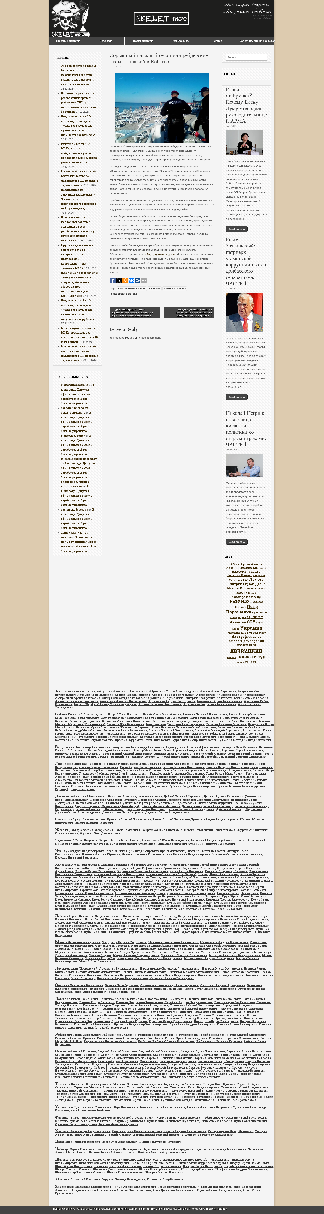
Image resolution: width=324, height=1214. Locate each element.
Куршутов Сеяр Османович (181, 909)
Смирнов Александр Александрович (194, 1064)
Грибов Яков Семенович (113, 783)
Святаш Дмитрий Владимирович (226, 1055)
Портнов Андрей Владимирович (142, 1018)
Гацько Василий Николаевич (184, 767)
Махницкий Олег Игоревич (95, 949)
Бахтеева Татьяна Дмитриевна (77, 721)
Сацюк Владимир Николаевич (77, 1055)
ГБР (245, 579)
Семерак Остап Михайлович (76, 1061)
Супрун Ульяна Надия (210, 1073)
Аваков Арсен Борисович (218, 691)
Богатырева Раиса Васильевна (125, 730)
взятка (257, 637)
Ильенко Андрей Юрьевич (101, 854)
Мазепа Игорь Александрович (77, 942)
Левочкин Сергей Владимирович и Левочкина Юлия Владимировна (218, 919)
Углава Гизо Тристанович (74, 1107)
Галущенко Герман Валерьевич (96, 767)
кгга (252, 644)
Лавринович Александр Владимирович (171, 916)
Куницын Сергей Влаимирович (209, 905)
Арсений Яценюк (239, 568)
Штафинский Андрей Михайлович (241, 1169)
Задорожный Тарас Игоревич (76, 840)
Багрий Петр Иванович (125, 714)
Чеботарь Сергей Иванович (75, 1149)
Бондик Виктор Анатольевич (117, 737)
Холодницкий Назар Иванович (230, 1131)
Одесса (240, 607)
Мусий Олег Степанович (97, 961)
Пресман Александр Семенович (190, 1018)
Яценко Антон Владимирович (219, 1190)
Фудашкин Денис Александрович (207, 1121)
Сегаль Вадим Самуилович (95, 1058)
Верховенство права (132, 288)
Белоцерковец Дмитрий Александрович (175, 724)
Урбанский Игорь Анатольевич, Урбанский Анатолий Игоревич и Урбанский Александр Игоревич (160, 1108)
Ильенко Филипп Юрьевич (141, 854)
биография (242, 636)
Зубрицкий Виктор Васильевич (211, 844)
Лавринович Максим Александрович (229, 916)
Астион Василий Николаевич (160, 704)
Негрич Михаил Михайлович (98, 972)
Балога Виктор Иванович (247, 714)
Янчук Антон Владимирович (134, 1187)
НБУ (245, 601)
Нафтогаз (256, 601)
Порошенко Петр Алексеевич (95, 1018)
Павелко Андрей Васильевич (76, 999)
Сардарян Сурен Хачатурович (203, 1051)
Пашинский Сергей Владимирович (195, 1005)
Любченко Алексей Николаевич (228, 932)
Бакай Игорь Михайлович (162, 714)
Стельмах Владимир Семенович (79, 1073)
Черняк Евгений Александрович (112, 1152)
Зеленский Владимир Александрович (218, 840)
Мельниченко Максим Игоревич (175, 952)
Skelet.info (148, 1208)
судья (240, 662)
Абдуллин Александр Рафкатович (122, 691)
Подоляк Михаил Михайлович (208, 1015)
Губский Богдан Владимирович (192, 786)
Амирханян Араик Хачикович (77, 698)
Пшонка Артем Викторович (237, 1024)
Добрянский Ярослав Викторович (206, 806)
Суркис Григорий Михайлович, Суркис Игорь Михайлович (115, 1077)
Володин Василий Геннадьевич (121, 756)
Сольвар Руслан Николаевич (209, 1067)
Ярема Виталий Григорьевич (179, 1187)
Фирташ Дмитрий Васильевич (243, 1117)
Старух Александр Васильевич (245, 1070)
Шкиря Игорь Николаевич (162, 1166)
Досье (260, 584)
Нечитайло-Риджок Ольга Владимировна (165, 975)
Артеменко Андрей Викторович (171, 701)
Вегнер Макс (143, 750)
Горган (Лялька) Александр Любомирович (153, 780)
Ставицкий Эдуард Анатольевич (148, 1070)
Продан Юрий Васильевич (93, 1024)
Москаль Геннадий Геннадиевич (158, 958)
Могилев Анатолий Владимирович (235, 955)
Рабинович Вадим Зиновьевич (78, 1034)
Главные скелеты (68, 41)
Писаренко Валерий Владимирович (219, 1012)
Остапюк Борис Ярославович (215, 989)
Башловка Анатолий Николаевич (126, 721)
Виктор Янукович (246, 571)
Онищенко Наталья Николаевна (129, 989)
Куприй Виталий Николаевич (96, 909)
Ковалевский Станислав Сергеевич (243, 877)
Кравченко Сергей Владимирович (190, 893)
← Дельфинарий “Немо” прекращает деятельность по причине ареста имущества (132, 312)
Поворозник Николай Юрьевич (161, 1015)
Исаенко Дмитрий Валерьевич (77, 857)
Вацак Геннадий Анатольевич (110, 750)
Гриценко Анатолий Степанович (95, 786)
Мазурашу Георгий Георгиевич (124, 942)
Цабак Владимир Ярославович (77, 1142)
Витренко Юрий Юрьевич (208, 753)
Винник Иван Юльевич (171, 753)
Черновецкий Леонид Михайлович (220, 1149)
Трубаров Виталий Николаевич (172, 1097)
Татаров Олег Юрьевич (219, 1084)
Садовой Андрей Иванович (117, 1051)
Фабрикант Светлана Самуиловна (80, 1117)
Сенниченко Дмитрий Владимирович (168, 1061)
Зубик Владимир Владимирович (162, 844)
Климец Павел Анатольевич (218, 874)
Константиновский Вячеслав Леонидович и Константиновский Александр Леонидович (120, 887)
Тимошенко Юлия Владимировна (194, 1087)
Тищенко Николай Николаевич (77, 1090)
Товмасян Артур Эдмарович (148, 1090)
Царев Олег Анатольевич (120, 1142)
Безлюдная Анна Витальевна (236, 721)
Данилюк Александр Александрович (135, 796)
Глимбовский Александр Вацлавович (177, 773)
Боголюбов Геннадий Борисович (218, 730)
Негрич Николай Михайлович (143, 972)
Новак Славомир (83, 978)
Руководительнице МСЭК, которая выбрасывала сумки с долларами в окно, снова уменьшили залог (79, 153)
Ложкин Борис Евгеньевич (250, 926)
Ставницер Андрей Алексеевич (197, 1070)
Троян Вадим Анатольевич (128, 1097)
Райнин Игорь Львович (119, 1034)
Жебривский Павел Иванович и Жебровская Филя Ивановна (138, 830)
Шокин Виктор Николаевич (159, 1169)
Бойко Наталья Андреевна (189, 733)
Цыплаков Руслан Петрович (160, 1142)
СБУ (251, 622)
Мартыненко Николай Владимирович (159, 945)
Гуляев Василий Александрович (241, 786)
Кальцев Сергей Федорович (166, 864)
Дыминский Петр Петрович (123, 812)
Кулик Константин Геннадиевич (121, 905)
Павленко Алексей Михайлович (123, 999)
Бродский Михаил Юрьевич (238, 737)
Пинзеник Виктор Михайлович (123, 1012)
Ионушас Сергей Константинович (237, 854)
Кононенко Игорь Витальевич (235, 884)
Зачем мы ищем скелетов (257, 41)
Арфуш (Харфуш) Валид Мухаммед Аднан (105, 704)
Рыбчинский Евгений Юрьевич (219, 1041)
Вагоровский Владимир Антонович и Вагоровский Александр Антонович (109, 747)
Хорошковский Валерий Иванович (158, 1134)
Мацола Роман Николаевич (137, 949)
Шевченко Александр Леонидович (104, 1163)
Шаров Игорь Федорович (73, 1159)
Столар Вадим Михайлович (171, 1073)
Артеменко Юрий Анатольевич (219, 701)
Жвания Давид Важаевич (74, 830)
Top (315, 1205)
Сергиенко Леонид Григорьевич (221, 1061)
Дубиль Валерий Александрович (190, 809)
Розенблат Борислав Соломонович (234, 1038)
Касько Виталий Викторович (95, 868)
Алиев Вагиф (205, 695)
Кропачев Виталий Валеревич (198, 896)
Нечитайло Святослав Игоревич (110, 975)
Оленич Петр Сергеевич (122, 985)
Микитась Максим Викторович (184, 955)
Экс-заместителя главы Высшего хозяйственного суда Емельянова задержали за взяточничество (78, 75)
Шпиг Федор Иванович (197, 1169)
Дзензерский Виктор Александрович (205, 803)
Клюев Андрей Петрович (97, 877)
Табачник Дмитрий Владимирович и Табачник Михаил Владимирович (108, 1084)
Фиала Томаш (166, 1117)
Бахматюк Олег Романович (242, 718)
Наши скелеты (143, 41)
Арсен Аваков (251, 564)
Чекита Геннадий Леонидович (118, 1149)
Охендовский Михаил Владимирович (111, 992)
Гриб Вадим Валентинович (75, 783)
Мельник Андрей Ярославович (127, 952)
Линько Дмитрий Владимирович (179, 922)
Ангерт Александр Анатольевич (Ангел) (131, 698)
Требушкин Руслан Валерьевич (189, 1094)
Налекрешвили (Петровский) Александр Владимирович (97, 968)
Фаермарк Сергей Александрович (131, 1117)
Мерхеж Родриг (100, 955)
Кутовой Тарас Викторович (223, 909)
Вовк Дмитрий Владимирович (250, 753)
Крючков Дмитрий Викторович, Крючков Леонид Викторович (203, 899)
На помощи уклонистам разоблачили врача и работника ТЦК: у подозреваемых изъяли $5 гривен (79, 102)
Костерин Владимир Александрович (212, 890)
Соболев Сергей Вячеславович (166, 1067)
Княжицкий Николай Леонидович (142, 877)
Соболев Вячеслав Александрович (118, 1067)
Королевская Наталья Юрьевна (101, 890)
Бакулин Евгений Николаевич (205, 714)
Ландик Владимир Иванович (145, 919)
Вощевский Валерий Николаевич (243, 756)
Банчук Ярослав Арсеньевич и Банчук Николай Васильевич (144, 718)
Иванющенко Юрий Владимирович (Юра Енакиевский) (146, 851)
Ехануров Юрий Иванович (94, 823)
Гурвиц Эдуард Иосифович (75, 789)
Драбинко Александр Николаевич (98, 809)
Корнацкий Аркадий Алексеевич (211, 887)
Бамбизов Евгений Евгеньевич (77, 718)
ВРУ (263, 568)
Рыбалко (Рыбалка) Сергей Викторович (166, 1041)
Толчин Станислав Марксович (248, 1090)
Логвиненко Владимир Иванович (205, 926)
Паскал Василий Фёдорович (147, 1005)
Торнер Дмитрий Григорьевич (119, 1094)
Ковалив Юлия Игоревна (73, 880)
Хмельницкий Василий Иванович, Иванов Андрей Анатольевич (159, 1131)
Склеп (218, 41)
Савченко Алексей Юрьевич (75, 1051)
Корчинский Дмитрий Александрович (154, 890)
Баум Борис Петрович (205, 718)
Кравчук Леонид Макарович (238, 893)
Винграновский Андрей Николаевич (126, 753)
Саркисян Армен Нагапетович (248, 1051)
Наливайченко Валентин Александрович (170, 968)
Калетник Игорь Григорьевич (77, 864)
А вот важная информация (75, 691)
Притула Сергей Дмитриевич (170, 1021)
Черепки (106, 41)
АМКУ (235, 564)
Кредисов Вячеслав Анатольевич (110, 896)
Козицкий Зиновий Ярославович (219, 880)
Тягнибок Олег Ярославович (236, 1100)
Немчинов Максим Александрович (193, 972)
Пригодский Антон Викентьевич (239, 1018)
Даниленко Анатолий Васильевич (80, 796)
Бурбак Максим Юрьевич (108, 740)
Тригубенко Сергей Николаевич (237, 1094)
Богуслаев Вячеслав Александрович (100, 733)
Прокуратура (238, 617)
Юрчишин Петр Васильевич (167, 1179)
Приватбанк (259, 612)
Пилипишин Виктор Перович (77, 1012)
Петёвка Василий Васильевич (99, 1008)
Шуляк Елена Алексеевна (125, 1172)
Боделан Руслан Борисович (148, 733)
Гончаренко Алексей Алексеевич (97, 780)
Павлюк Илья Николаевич (167, 999)
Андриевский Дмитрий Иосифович (188, 698)
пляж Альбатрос (175, 288)
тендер (250, 662)
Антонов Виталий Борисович (76, 701)
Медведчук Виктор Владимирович (184, 949)
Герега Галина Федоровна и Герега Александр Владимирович (207, 770)
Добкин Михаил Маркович (160, 806)
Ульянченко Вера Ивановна (115, 1107)
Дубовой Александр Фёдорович (239, 809)
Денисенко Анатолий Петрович (113, 800)
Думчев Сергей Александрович (78, 812)
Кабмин (241, 593)
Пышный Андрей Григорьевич (105, 1027)
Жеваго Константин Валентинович (210, 830)
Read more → (236, 229)
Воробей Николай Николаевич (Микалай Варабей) (181, 756)
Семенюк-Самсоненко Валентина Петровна (239, 1058)
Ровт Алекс (155, 1038)
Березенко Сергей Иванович (196, 727)
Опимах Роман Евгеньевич (173, 989)
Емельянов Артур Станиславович (80, 819)
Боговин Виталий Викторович (170, 730)
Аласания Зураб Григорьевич (173, 695)
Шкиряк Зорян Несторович (202, 1166)
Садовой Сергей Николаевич (158, 1051)
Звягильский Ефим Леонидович (165, 840)
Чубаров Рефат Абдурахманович (162, 1152)
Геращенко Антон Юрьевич (142, 770)
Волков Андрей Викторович (75, 756)
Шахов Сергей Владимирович (114, 1159)
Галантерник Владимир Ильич (218, 764)
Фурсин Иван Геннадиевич (118, 1124)
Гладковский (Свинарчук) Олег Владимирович (113, 773)
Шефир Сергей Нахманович (250, 1163)
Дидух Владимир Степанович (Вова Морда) (107, 806)
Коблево (154, 288)
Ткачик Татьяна (114, 1090)
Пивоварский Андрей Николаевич (191, 1008)
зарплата (242, 644)
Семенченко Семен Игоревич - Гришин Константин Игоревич (161, 1058)
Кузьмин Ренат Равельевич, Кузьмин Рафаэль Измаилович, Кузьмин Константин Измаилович (195, 902)
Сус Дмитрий (170, 1077)
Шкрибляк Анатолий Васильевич (248, 1166)
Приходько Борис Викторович (216, 1021)
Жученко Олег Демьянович (100, 833)
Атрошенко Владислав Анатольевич (209, 704)
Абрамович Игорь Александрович (174, 691)
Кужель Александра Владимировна (97, 902)
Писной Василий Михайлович (114, 1015)
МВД (257, 597)
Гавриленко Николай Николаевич (80, 764)
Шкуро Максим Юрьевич (73, 1169)
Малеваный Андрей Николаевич (224, 942)
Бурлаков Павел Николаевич (150, 740)
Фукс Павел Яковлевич (250, 1121)
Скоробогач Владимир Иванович (99, 1064)
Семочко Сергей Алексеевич (118, 1061)
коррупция (246, 650)
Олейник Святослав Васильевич (79, 985)
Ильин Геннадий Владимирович (186, 854)
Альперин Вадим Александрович (241, 695)
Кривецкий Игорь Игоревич (155, 896)
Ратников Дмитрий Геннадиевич (203, 1034)
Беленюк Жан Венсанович (125, 724)
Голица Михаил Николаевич (156, 776)
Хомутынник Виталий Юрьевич (107, 1134)
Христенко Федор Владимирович (209, 1134)
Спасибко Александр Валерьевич (99, 1070)
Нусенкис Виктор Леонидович (171, 978)
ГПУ (252, 579)
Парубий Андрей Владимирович (188, 1002)
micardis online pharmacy (79, 458)
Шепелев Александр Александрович (202, 1163)
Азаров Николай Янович (132, 695)
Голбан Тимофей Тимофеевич (112, 776)
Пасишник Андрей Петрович (104, 1005)
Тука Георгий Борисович (93, 1100)
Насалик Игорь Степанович (222, 968)
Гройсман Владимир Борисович (144, 786)
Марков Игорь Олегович (111, 945)
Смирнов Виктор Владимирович (247, 1064)
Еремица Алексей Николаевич (129, 819)
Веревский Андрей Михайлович (196, 750)
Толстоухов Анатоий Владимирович (197, 1090)
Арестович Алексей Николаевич (123, 701)
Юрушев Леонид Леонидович (123, 1179)
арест (262, 632)
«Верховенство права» (160, 254)
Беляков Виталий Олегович (226, 724)
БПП (256, 568)
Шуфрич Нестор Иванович (164, 1172)
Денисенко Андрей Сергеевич (159, 800)
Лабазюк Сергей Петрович (74, 916)
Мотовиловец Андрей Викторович (209, 958)
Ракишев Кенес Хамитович (157, 1034)
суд (261, 656)
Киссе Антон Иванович (186, 871)
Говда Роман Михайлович (225, 773)
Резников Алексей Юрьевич (75, 1038)
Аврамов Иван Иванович (95, 695)
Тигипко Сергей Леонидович (148, 1087)
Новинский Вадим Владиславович (122, 978)
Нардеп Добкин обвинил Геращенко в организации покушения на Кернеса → (194, 312)
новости (247, 656)
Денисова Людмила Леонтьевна (206, 800)
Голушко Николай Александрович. (204, 776)
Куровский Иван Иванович (140, 909)
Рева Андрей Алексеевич (248, 1034)
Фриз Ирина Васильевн (164, 1121)
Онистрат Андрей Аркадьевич (222, 985)
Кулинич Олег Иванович (166, 905)
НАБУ (235, 601)
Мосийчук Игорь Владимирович (109, 958)
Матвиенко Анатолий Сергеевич (212, 945)
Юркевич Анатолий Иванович (78, 1179)
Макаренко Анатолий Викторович (173, 942)
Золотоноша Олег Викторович (115, 844)
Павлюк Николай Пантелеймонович (214, 999)
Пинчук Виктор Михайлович (170, 1012)
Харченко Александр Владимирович (82, 1131)
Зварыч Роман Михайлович (119, 840)
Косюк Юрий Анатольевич (94, 893)
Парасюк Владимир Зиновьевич (139, 1002)
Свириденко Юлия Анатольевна (176, 1055)
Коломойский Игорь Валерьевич (188, 884)
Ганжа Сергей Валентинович (140, 767)
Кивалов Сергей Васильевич (95, 871)
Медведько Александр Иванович (235, 949)
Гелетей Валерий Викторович (227, 767)
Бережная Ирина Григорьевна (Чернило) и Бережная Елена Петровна (125, 727)
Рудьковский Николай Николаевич (110, 1041)
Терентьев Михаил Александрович (99, 1087)
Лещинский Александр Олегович (128, 922)
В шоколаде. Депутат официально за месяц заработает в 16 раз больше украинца (78, 394)
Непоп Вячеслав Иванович (239, 972)
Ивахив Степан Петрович (206, 851)
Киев (252, 592)
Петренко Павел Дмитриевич (143, 1008)
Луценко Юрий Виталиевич (104, 932)
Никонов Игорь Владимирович (220, 975)
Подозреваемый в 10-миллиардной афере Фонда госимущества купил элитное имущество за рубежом (78, 126)
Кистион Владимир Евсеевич (226, 871)
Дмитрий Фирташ (240, 584)
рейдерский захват (124, 293)
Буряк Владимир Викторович (194, 740)
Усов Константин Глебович (90, 1110)
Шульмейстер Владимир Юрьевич (80, 1172)
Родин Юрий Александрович (186, 1038)
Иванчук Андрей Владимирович (80, 851)
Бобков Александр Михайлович (78, 730)
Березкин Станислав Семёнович (241, 727)
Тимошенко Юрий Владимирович (245, 1087)
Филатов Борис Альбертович (199, 1117)
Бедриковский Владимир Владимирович (182, 721)
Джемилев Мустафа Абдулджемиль (149, 803)
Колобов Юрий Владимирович (141, 884)
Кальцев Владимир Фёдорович (123, 864)
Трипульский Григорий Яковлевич (81, 1097)
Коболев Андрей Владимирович (192, 877)
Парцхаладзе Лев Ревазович (234, 1002)
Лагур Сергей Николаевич (104, 919)
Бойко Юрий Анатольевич (228, 733)
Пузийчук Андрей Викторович (192, 1024)
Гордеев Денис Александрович (207, 780)
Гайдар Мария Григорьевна (127, 764)
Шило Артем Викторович (73, 1166)
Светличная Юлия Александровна (126, 1055)
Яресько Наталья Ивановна (220, 1187)
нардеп (231, 657)
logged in (131, 337)
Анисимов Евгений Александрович (242, 698)
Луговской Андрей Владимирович (135, 929)
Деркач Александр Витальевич (99, 803)
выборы (235, 641)
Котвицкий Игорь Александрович (140, 893)
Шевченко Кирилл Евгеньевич (152, 1163)
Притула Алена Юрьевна (129, 1021)
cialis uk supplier (73, 435)
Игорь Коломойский (246, 588)
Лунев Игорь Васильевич (181, 929)
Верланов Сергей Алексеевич (242, 750)
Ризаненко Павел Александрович (121, 1038)
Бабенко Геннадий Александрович (80, 714)
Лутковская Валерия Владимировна (227, 929)
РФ (249, 617)
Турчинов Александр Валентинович (187, 1100)
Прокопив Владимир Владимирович (141, 1024)
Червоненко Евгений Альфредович (168, 1149)
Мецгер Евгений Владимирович (136, 955)
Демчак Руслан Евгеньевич (224, 796)
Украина (251, 627)
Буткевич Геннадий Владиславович (244, 740)
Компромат (242, 597)
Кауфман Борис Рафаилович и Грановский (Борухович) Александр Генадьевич (176, 868)
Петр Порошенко (242, 609)
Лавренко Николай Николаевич (118, 916)
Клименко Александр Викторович (119, 874)
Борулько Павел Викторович (161, 737)
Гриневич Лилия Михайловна (209, 783)
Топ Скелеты (181, 41)
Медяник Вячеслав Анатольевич (79, 952)
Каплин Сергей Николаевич (208, 864)
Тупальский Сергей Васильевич (135, 1100)
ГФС (260, 579)
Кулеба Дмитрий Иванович (75, 905)
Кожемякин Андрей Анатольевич (169, 880)
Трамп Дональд (153, 1094)
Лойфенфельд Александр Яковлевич (81, 929)
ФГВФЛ (253, 632)
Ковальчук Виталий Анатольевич (117, 880)
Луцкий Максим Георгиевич (147, 932)
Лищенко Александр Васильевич (155, 926)
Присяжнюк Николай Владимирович (82, 1021)
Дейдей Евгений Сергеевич (183, 796)
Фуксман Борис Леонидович (76, 1124)
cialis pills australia (74, 385)
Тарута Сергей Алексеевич (183, 1084)
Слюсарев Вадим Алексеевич (145, 1064)
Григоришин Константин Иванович (158, 783)
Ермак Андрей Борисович (171, 819)
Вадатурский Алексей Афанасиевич (192, 747)
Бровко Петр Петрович (199, 737)
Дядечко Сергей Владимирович (168, 812)
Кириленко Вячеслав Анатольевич (142, 871)
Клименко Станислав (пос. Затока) (171, 874)
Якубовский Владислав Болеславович (83, 1187)
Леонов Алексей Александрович (78, 922)
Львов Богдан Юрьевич (186, 932)
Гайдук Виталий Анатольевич (170, 764)
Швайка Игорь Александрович (159, 1159)
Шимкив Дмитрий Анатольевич (118, 1166)
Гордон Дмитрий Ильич (249, 780)
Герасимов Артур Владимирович (96, 770)
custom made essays (74, 509)
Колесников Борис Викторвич (96, 884)
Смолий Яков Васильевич (73, 1067)
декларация (253, 641)
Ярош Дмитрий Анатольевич (173, 1190)
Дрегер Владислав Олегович (144, 809)
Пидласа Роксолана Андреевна (240, 1008)
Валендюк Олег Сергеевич (239, 747)
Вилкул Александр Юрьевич (76, 753)
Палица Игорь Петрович (97, 1002)
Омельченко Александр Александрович (169, 985)
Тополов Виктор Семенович (75, 1094)
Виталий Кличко (239, 575)
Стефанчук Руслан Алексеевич (127, 1073)
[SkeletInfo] (162, 18)
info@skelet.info (216, 1208)
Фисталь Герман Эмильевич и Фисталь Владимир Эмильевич (100, 1121)
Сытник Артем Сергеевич (201, 1077)
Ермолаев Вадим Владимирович (215, 819)
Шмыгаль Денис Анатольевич (115, 1169)
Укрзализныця (237, 632)
